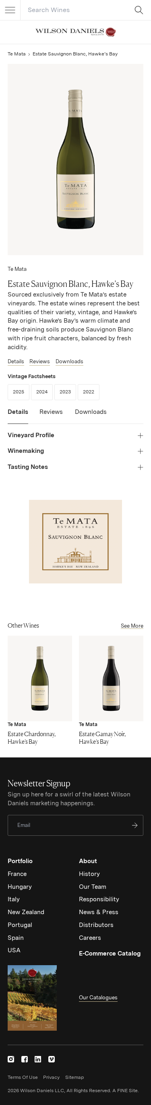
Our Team (92, 886)
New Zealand (26, 912)
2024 (44, 392)
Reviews (39, 361)
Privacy (51, 1077)
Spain (16, 937)
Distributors (96, 925)
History (89, 874)
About (88, 861)
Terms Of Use (23, 1077)
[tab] (18, 416)
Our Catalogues (98, 997)
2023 (68, 392)
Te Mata (17, 54)
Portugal (20, 925)
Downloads (69, 361)
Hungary (20, 886)
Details (16, 361)
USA (14, 950)
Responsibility (99, 899)
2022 (91, 392)
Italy (14, 899)
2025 (21, 392)
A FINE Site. (125, 1090)
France (17, 874)
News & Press (98, 912)
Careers (90, 937)
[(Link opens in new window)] (11, 1059)
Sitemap (74, 1077)
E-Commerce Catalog (110, 953)
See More (132, 626)
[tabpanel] (75, 451)
